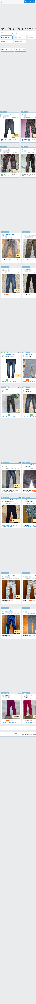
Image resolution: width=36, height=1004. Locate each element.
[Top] (2, 727)
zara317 (2, 139)
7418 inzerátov (5, 722)
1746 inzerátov (26, 261)
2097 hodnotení (12, 722)
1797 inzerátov (26, 416)
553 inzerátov (4, 140)
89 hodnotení (10, 140)
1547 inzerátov (5, 381)
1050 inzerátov (4, 175)
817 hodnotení (12, 296)
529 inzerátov (5, 601)
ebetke (2, 174)
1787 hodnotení (12, 416)
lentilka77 (4, 600)
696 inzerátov (5, 296)
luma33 (4, 720)
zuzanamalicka (26, 415)
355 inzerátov (26, 381)
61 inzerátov (5, 526)
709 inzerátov (25, 140)
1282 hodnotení (12, 381)
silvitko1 (4, 294)
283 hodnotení (31, 140)
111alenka (25, 525)
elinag (24, 380)
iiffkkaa (4, 380)
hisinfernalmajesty (6, 490)
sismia (24, 259)
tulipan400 (4, 525)
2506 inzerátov (26, 526)
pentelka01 (4, 415)
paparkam (25, 635)
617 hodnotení (11, 526)
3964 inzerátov (5, 491)
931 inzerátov (5, 416)
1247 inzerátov (26, 636)
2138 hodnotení (12, 601)
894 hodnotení (11, 175)
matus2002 (24, 139)
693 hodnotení (12, 491)
